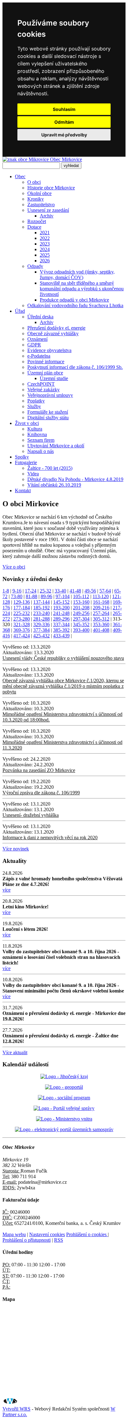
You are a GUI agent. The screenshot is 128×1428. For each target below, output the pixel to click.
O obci (34, 182)
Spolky (22, 456)
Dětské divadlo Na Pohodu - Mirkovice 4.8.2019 (75, 479)
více (6, 890)
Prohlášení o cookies (87, 1234)
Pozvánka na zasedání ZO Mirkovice (38, 770)
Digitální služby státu (48, 417)
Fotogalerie (26, 462)
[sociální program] (64, 1097)
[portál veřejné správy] (64, 1108)
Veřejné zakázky (43, 389)
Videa (33, 473)
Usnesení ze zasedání (48, 210)
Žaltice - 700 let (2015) (49, 468)
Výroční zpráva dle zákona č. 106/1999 (41, 792)
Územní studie (54, 378)
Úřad (20, 311)
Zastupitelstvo (41, 204)
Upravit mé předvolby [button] (64, 134)
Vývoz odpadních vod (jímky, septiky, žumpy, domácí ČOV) (77, 274)
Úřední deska (40, 316)
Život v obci (27, 423)
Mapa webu (14, 1234)
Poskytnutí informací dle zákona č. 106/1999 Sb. (75, 367)
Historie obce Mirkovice (51, 187)
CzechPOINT (41, 384)
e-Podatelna (38, 356)
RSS (58, 1240)
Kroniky (35, 199)
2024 (45, 249)
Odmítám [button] (64, 122)
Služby (34, 406)
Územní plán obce (45, 372)
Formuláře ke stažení (47, 412)
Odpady (35, 266)
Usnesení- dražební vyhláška (30, 815)
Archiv (46, 215)
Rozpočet (36, 221)
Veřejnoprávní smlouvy (50, 395)
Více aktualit (14, 1052)
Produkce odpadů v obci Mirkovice (74, 299)
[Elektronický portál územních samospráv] (64, 1129)
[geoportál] (64, 1087)
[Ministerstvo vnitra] (64, 1118)
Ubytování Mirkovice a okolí (55, 445)
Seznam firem (40, 440)
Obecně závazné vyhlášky (53, 333)
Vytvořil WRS (16, 1408)
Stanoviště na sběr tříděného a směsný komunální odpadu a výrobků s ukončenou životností (82, 288)
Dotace (34, 227)
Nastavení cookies (47, 1234)
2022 (45, 238)
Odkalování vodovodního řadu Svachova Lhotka (75, 305)
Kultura (34, 428)
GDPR (34, 344)
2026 (45, 260)
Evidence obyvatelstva (49, 350)
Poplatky (36, 400)
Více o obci (13, 566)
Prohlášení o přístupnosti (26, 1240)
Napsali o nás (40, 451)
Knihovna (37, 434)
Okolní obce (39, 193)
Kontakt (23, 490)
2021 (45, 232)
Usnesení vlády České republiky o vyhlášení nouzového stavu (63, 658)
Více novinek (15, 848)
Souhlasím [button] (64, 109)
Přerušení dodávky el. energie (56, 328)
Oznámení (37, 339)
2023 (45, 243)
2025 (45, 255)
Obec (20, 176)
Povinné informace (45, 361)
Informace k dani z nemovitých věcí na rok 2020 (50, 837)
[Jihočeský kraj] (64, 1076)
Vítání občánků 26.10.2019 (54, 485)
